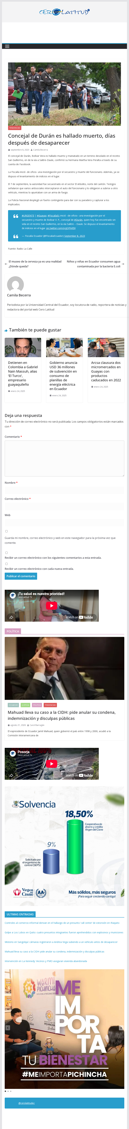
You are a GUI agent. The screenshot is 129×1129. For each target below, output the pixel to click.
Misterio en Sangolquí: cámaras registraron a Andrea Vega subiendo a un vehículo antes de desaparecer (61, 942)
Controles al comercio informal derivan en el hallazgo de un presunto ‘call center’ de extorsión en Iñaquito (62, 922)
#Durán (78, 219)
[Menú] (7, 46)
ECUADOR (13, 705)
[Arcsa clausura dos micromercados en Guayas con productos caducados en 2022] (106, 340)
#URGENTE (28, 215)
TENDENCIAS (14, 128)
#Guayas (42, 215)
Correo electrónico (18, 499)
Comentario (13, 437)
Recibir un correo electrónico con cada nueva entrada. (39, 569)
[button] (121, 1027)
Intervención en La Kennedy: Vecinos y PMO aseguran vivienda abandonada (46, 961)
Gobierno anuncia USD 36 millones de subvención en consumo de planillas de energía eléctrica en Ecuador (63, 375)
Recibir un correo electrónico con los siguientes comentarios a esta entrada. (53, 558)
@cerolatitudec (26, 1103)
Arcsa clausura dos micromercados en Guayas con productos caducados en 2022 (106, 371)
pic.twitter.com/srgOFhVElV (61, 228)
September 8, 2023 (74, 235)
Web (7, 515)
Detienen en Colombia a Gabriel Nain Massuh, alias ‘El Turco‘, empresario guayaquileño (23, 373)
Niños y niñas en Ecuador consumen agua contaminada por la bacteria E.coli (93, 264)
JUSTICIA (25, 705)
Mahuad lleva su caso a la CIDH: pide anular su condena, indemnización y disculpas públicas (62, 715)
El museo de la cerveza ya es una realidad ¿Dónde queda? (35, 264)
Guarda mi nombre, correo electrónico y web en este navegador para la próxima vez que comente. (60, 540)
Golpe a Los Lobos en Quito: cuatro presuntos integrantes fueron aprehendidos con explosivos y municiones (64, 932)
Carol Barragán (37, 725)
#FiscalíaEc (54, 215)
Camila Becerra (40, 149)
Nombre (11, 483)
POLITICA (37, 705)
